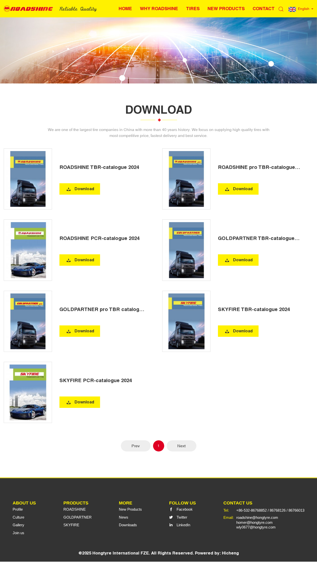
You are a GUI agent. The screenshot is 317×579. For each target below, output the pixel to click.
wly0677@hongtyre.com (256, 527)
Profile (18, 509)
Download (84, 188)
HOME (125, 8)
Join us (18, 533)
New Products (130, 509)
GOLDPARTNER (77, 517)
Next (181, 446)
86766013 (296, 510)
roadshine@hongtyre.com (257, 517)
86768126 (278, 510)
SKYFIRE (71, 525)
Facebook (185, 509)
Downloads (128, 525)
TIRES (193, 8)
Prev (136, 446)
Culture (18, 517)
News (123, 517)
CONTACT (264, 8)
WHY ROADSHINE (159, 8)
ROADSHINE (74, 509)
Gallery (18, 525)
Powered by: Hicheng (217, 553)
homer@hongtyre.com (254, 522)
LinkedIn (183, 525)
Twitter (182, 517)
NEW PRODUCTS (226, 8)
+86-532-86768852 (251, 510)
